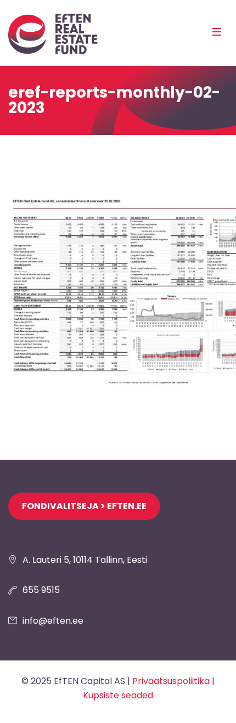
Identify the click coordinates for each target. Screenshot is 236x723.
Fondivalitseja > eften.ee (84, 506)
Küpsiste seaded (118, 695)
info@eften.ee (53, 620)
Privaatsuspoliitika (171, 681)
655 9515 (41, 590)
